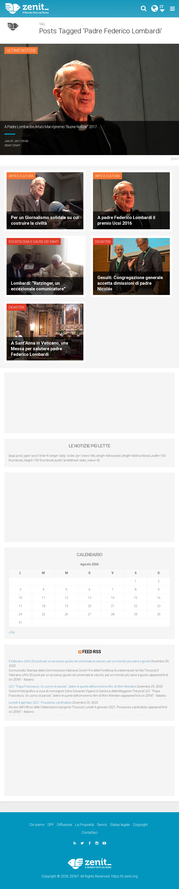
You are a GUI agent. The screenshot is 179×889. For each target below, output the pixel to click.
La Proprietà (84, 825)
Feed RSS (91, 651)
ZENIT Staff (12, 145)
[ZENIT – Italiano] (50, 8)
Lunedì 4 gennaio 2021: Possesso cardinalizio (40, 702)
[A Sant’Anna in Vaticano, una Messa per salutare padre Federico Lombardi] (45, 331)
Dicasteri (103, 242)
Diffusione (64, 825)
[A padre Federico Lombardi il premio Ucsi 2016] (131, 200)
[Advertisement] (89, 402)
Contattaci (90, 832)
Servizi (102, 825)
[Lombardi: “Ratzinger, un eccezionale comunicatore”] (45, 266)
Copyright (140, 825)
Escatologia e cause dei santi (34, 242)
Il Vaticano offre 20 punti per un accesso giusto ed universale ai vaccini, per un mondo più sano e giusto (80, 661)
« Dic (12, 632)
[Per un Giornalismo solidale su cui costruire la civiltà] (45, 200)
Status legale (120, 825)
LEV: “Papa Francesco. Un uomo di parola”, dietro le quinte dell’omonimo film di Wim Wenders (72, 686)
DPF (51, 825)
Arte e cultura (21, 176)
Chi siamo (37, 825)
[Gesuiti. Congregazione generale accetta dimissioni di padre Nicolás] (131, 266)
